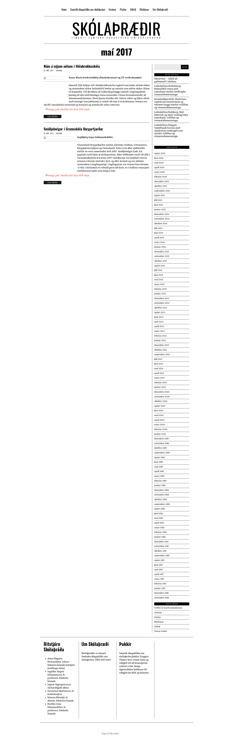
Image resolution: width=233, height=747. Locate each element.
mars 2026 (159, 172)
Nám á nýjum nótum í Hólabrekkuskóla (72, 66)
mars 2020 (159, 424)
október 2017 (160, 551)
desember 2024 (161, 214)
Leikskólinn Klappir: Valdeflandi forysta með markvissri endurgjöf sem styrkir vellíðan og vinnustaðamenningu (168, 131)
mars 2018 (159, 527)
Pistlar (157, 617)
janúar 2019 (159, 485)
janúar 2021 (160, 387)
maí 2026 (158, 162)
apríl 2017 (159, 574)
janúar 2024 (160, 247)
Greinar (59, 71)
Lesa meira (52, 116)
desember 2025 (161, 181)
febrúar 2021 (160, 382)
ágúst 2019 (159, 457)
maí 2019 (158, 467)
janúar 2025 (160, 209)
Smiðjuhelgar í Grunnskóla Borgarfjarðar (73, 129)
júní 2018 (158, 513)
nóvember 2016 (161, 597)
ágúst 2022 (159, 312)
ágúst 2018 (159, 509)
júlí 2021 (158, 359)
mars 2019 (159, 476)
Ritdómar (159, 622)
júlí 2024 (158, 228)
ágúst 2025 (159, 195)
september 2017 (161, 555)
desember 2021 (161, 345)
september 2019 (162, 452)
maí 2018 (158, 518)
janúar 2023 (160, 293)
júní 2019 (158, 462)
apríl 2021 (159, 373)
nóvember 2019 (161, 443)
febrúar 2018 (160, 532)
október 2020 (160, 401)
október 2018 (160, 499)
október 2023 (160, 261)
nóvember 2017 (161, 546)
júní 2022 (158, 317)
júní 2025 (158, 205)
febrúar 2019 (160, 481)
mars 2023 (159, 284)
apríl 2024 (159, 237)
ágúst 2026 (159, 153)
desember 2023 (161, 251)
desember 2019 (161, 438)
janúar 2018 (160, 537)
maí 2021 (158, 368)
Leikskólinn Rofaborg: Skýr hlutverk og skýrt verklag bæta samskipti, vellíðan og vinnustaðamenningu (171, 116)
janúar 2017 (159, 588)
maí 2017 (158, 569)
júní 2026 (158, 158)
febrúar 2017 (160, 583)
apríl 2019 (159, 471)
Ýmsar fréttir (160, 631)
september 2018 (162, 504)
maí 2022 (158, 322)
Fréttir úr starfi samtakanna (168, 608)
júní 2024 (158, 233)
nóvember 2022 (161, 303)
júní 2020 (158, 410)
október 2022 (160, 307)
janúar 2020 (160, 434)
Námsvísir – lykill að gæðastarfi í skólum (165, 80)
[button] (130, 733)
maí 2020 (158, 415)
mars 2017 (159, 579)
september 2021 (162, 354)
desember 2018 (161, 490)
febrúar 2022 (160, 336)
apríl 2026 (159, 167)
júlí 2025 (158, 200)
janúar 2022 (160, 340)
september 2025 (162, 191)
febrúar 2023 (160, 289)
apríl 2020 (159, 420)
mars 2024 (159, 242)
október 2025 (160, 186)
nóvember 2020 (161, 396)
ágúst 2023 (159, 265)
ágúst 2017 (159, 560)
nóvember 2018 (161, 494)
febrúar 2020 (160, 429)
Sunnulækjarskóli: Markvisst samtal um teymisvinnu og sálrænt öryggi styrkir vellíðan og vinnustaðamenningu (171, 103)
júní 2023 (158, 275)
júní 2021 (158, 364)
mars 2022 (159, 331)
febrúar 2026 (160, 177)
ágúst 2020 (159, 406)
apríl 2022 (159, 326)
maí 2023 (158, 279)
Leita (184, 67)
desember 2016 (161, 593)
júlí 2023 (158, 270)
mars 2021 (159, 378)
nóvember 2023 (161, 256)
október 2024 (160, 223)
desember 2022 (161, 298)
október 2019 (160, 448)
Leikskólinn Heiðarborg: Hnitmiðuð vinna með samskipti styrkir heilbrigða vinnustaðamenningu (170, 90)
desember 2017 (161, 541)
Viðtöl (157, 626)
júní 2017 (158, 565)
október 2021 (160, 350)
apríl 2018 (159, 523)
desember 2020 (161, 392)
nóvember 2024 (161, 219)
